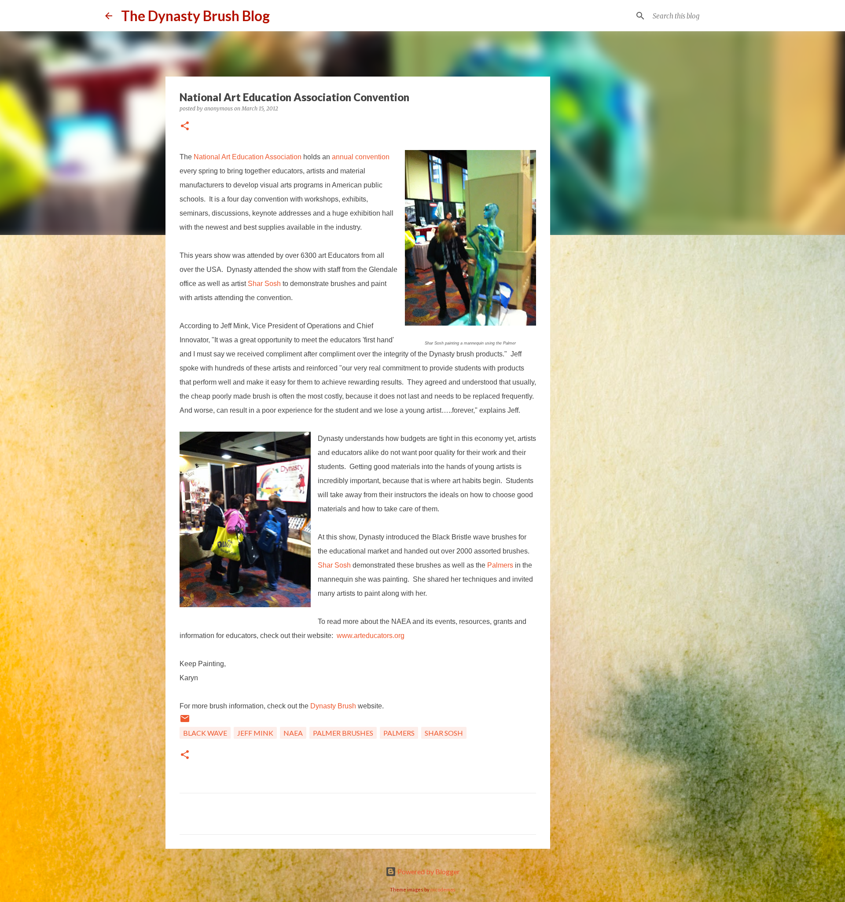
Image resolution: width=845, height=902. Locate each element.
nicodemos (443, 889)
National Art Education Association (247, 157)
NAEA (293, 733)
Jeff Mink (255, 733)
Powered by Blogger (428, 871)
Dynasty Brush (333, 706)
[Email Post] (185, 721)
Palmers (501, 565)
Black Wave (205, 733)
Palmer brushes (343, 733)
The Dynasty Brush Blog (195, 15)
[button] (185, 126)
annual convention (360, 157)
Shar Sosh (264, 283)
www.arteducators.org (370, 635)
